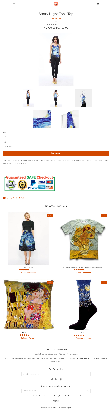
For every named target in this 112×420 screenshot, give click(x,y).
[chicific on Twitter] (52, 380)
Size (4, 132)
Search (82, 396)
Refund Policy (48, 396)
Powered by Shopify (64, 407)
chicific (55, 407)
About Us (39, 396)
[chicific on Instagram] (60, 380)
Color (5, 142)
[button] (52, 24)
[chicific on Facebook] (56, 380)
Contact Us (30, 396)
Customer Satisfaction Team (87, 358)
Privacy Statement (60, 396)
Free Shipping (56, 18)
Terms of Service (73, 396)
